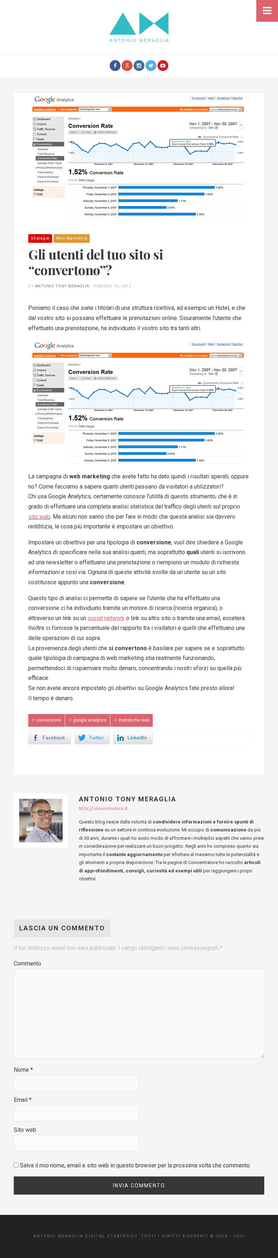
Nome (23, 1069)
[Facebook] (115, 65)
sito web (39, 516)
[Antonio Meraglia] (139, 26)
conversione (48, 720)
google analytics (89, 720)
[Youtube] (162, 65)
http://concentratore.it (103, 808)
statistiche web (133, 720)
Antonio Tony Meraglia (62, 286)
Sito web (25, 1129)
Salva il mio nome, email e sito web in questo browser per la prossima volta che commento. (135, 1165)
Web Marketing (72, 238)
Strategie (40, 238)
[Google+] (127, 65)
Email (22, 1099)
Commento (27, 963)
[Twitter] (151, 65)
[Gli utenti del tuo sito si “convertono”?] (139, 155)
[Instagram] (139, 65)
